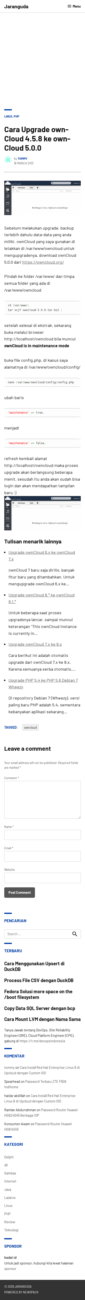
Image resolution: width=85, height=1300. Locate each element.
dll (6, 1165)
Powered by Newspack (21, 1292)
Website (9, 869)
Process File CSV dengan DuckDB (39, 980)
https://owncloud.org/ (43, 262)
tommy (22, 158)
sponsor (10, 1269)
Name (9, 827)
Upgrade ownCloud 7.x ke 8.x (35, 644)
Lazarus (10, 1198)
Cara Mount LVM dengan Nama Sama (42, 1019)
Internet (10, 1181)
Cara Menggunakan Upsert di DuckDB (34, 966)
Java (7, 1189)
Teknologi (11, 1230)
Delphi (9, 1157)
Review (9, 1222)
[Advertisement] (42, 57)
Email (8, 848)
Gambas (10, 1173)
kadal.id (10, 1257)
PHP (16, 116)
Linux (8, 116)
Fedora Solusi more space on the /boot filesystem (38, 994)
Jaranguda (16, 6)
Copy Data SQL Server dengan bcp (39, 1008)
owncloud (30, 727)
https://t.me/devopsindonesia (42, 1041)
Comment (11, 778)
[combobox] (42, 934)
